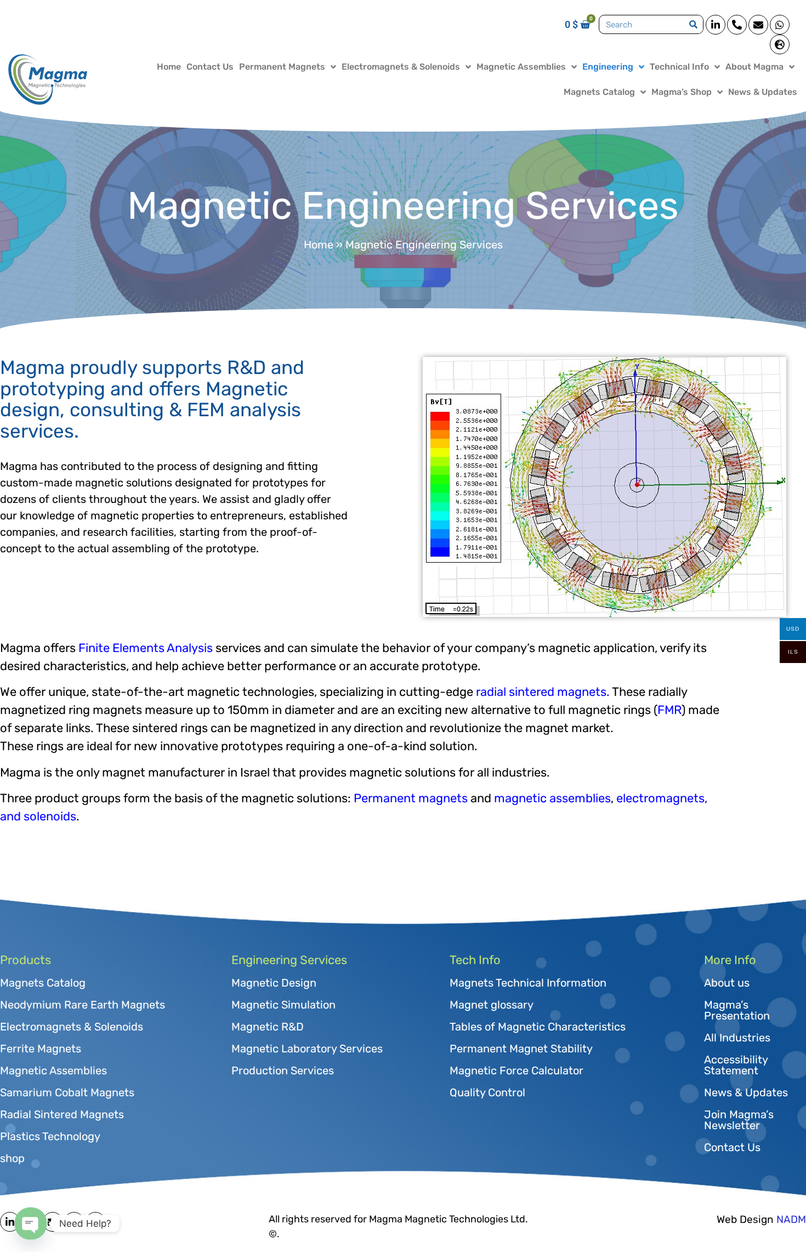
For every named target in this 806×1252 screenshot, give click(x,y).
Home (169, 66)
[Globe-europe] (780, 44)
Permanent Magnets (282, 66)
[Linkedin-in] (715, 25)
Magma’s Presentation (737, 1010)
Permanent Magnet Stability (521, 1048)
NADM (791, 1219)
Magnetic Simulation (283, 1004)
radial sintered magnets (541, 691)
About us (727, 982)
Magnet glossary (491, 1004)
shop (12, 1158)
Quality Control (487, 1092)
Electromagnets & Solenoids (401, 66)
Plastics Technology (50, 1136)
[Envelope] (758, 25)
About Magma (754, 66)
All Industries (737, 1037)
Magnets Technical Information (528, 982)
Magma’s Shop (681, 92)
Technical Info (679, 66)
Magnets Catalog (599, 92)
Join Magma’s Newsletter (739, 1120)
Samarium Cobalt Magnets (67, 1092)
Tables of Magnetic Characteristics (538, 1026)
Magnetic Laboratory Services (307, 1048)
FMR (669, 710)
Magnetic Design (273, 982)
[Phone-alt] (737, 25)
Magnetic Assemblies (521, 66)
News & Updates (762, 92)
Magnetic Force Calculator (516, 1070)
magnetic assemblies (552, 798)
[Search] (693, 24)
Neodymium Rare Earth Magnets (82, 1004)
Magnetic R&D (267, 1026)
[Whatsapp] (780, 25)
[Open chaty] (31, 1223)
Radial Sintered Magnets (62, 1114)
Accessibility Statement (736, 1065)
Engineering (607, 66)
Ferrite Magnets (40, 1048)
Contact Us (210, 66)
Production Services (282, 1070)
